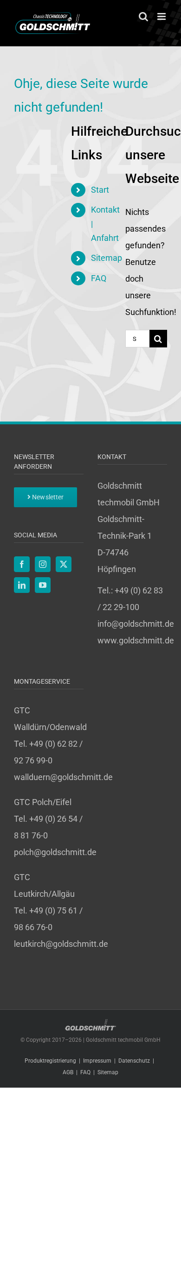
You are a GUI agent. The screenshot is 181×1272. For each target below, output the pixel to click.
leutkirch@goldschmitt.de (61, 944)
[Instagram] (43, 564)
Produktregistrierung (50, 1061)
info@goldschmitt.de (135, 624)
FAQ (98, 278)
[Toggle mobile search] (143, 16)
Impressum (97, 1061)
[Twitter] (63, 564)
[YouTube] (43, 585)
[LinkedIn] (22, 585)
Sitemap (106, 258)
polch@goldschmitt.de (55, 852)
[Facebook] (22, 564)
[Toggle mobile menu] (162, 16)
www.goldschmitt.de (135, 640)
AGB (68, 1072)
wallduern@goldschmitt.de (63, 777)
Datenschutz (134, 1061)
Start (100, 190)
